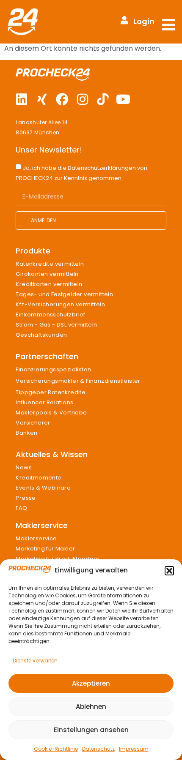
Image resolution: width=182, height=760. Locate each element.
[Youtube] (123, 99)
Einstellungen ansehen (91, 729)
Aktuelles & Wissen (52, 454)
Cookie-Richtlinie (56, 748)
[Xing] (42, 99)
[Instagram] (82, 99)
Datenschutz (98, 748)
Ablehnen (91, 706)
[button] (169, 571)
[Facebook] (62, 99)
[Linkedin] (21, 99)
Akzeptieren (91, 683)
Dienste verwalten (35, 660)
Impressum (134, 748)
